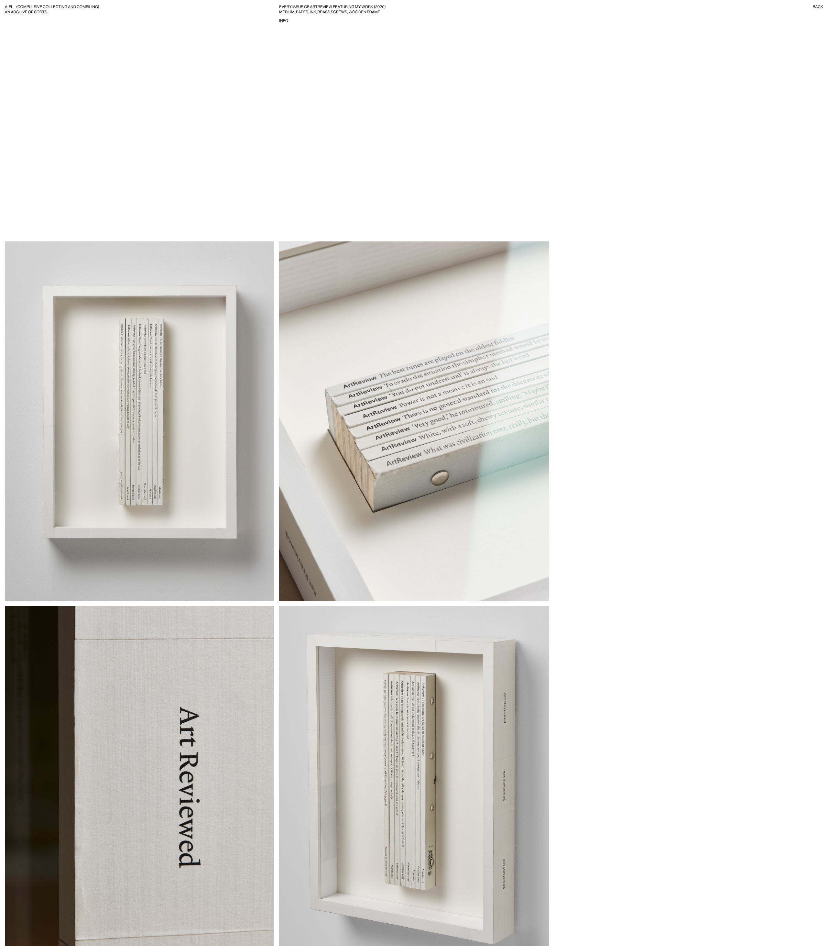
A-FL (9, 7)
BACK (818, 7)
